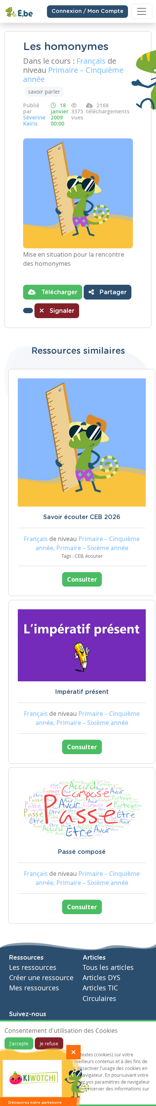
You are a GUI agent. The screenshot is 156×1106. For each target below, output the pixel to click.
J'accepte (18, 1043)
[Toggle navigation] (141, 11)
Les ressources (32, 967)
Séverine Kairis (34, 120)
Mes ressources (34, 988)
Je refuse (49, 1043)
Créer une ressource (41, 977)
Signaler (61, 311)
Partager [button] (112, 292)
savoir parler (44, 91)
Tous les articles (108, 967)
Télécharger (58, 292)
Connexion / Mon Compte (87, 11)
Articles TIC (100, 988)
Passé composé (82, 852)
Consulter (82, 579)
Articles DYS (101, 977)
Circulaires (99, 998)
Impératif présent (82, 692)
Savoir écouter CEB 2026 (81, 517)
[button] (28, 310)
